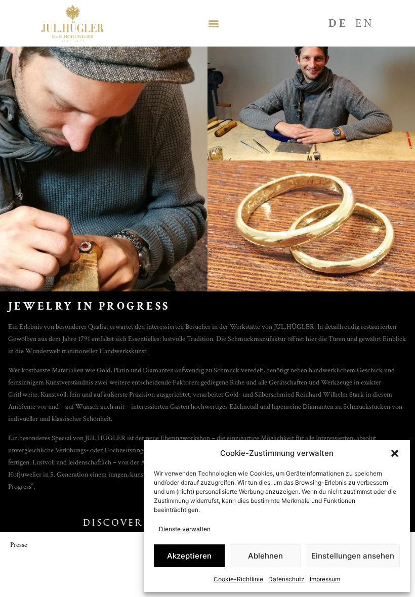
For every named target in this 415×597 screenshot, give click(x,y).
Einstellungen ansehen (352, 556)
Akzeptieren (189, 556)
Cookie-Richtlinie (238, 579)
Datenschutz (286, 579)
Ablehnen (265, 556)
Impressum (325, 579)
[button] (395, 453)
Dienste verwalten (185, 529)
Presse (18, 544)
